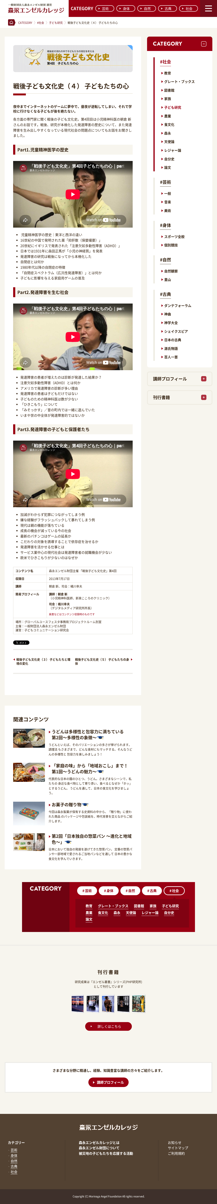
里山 (167, 279)
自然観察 (171, 271)
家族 (167, 98)
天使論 (169, 141)
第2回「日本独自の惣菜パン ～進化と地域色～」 (92, 839)
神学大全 (171, 322)
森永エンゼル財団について (99, 1147)
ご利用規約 (176, 1153)
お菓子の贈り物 (66, 804)
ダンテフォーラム (177, 305)
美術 (167, 210)
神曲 (167, 313)
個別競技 (171, 244)
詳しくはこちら (109, 1026)
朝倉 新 (62, 594)
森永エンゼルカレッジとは (99, 1142)
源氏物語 (171, 348)
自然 (147, 8)
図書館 (169, 90)
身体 (126, 8)
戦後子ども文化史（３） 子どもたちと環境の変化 (43, 661)
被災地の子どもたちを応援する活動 (106, 1153)
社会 (189, 8)
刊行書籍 (161, 397)
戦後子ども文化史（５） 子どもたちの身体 (102, 661)
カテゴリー (16, 1142)
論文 (167, 167)
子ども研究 (172, 107)
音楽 (167, 201)
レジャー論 (172, 150)
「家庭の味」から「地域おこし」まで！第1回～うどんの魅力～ (90, 769)
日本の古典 (172, 339)
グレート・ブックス (179, 81)
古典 (168, 8)
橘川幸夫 (64, 604)
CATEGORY (82, 8)
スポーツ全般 (174, 236)
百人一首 (171, 356)
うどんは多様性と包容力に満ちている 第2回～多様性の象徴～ (88, 734)
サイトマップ (178, 1147)
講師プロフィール (170, 379)
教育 (167, 73)
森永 (167, 133)
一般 (167, 193)
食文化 (169, 124)
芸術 (105, 8)
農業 (167, 115)
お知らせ (174, 1142)
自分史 (169, 158)
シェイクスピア (176, 331)
